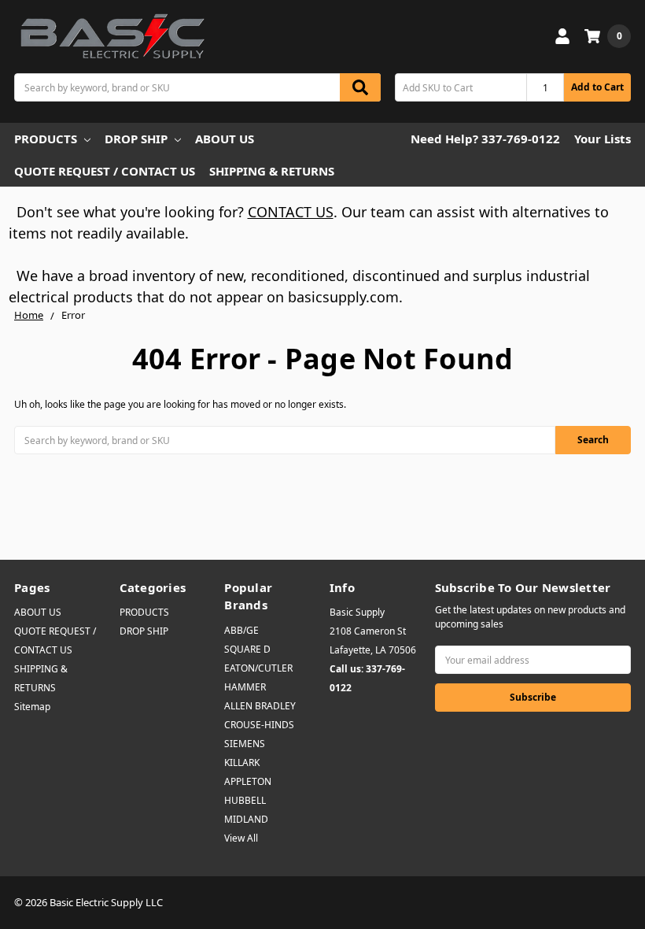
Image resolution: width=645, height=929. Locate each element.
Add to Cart (597, 87)
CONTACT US (291, 211)
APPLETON (247, 781)
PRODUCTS (45, 138)
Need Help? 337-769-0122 (485, 138)
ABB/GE (241, 630)
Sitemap (32, 706)
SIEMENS (244, 743)
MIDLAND (246, 819)
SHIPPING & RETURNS (271, 171)
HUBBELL (245, 800)
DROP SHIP (136, 138)
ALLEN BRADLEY (260, 705)
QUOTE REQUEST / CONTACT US (104, 171)
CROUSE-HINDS (259, 724)
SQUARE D (247, 649)
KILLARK (242, 762)
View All (241, 838)
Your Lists (602, 138)
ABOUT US (224, 138)
